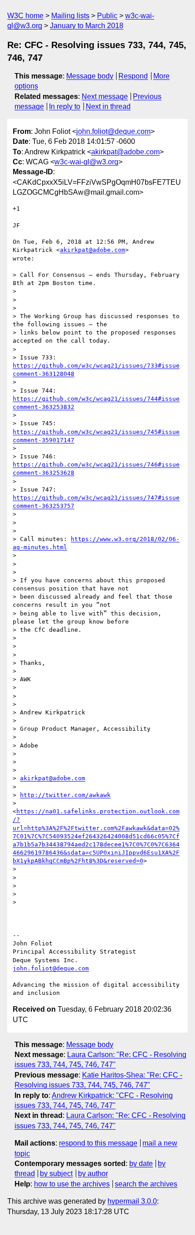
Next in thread (108, 106)
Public (107, 16)
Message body (89, 76)
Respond (133, 76)
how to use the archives (72, 1184)
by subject (56, 1173)
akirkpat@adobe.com (125, 152)
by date (141, 1163)
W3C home (25, 16)
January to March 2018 (86, 26)
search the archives (146, 1184)
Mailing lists (70, 16)
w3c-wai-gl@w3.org (86, 162)
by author (93, 1173)
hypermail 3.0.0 (132, 1201)
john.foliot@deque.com (113, 131)
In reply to (64, 106)
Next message (105, 96)
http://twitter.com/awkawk (65, 795)
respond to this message (98, 1143)
